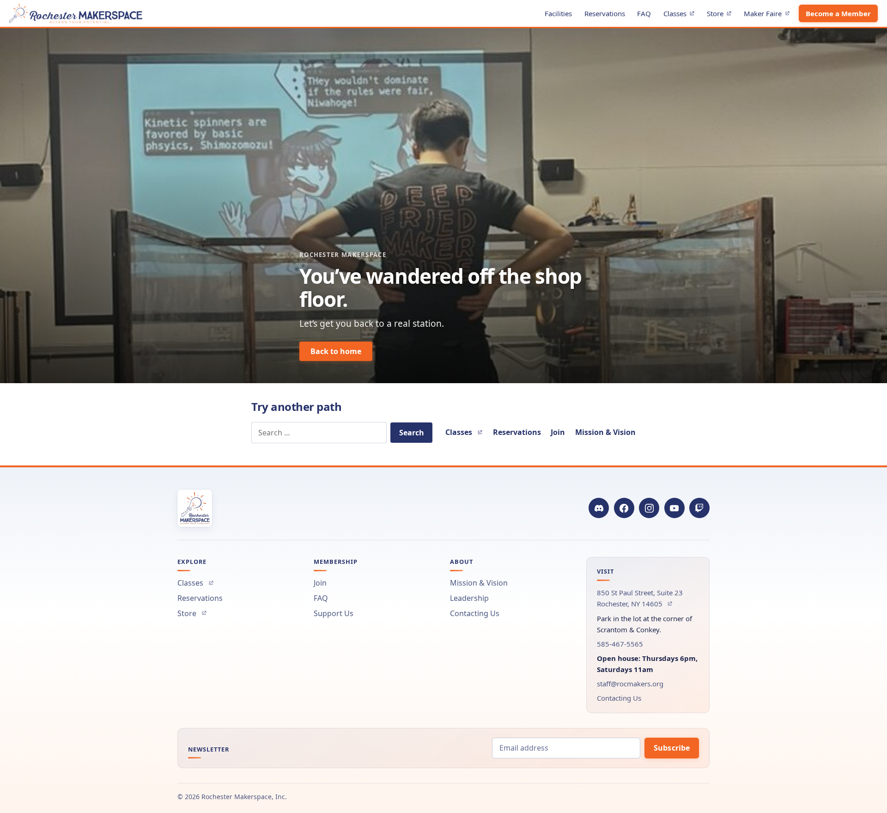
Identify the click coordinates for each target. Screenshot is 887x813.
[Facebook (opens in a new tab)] (624, 508)
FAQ (644, 13)
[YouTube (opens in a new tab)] (674, 508)
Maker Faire (769, 15)
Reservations (604, 13)
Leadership (469, 598)
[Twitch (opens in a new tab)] (699, 508)
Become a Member (838, 13)
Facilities (558, 13)
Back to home (335, 351)
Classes (681, 15)
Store (721, 15)
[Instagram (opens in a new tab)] (649, 508)
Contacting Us (474, 613)
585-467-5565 (620, 643)
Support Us (333, 613)
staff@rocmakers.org (630, 683)
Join (558, 432)
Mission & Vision (605, 432)
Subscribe (672, 748)
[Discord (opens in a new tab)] (599, 508)
